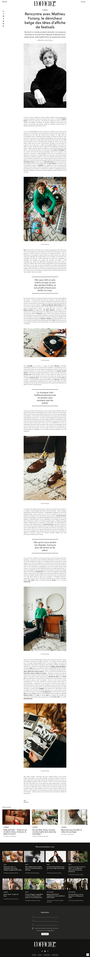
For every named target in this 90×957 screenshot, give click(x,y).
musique (26, 802)
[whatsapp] (3, 23)
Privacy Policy (51, 930)
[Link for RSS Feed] (48, 951)
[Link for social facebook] (42, 951)
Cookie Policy (55, 954)
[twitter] (3, 21)
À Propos (34, 954)
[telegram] (3, 26)
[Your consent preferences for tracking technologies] (87, 954)
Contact (40, 954)
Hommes (45, 10)
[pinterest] (3, 16)
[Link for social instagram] (45, 951)
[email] (3, 11)
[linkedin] (3, 19)
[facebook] (3, 14)
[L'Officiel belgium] (45, 4)
